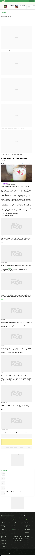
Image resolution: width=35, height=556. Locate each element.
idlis (29, 406)
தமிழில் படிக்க (3, 160)
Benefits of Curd (3, 540)
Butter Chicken (21, 538)
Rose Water (14, 522)
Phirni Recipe (3, 546)
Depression (3, 525)
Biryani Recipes (15, 538)
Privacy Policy (9, 553)
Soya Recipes (27, 526)
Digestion (2, 529)
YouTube (4, 448)
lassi (7, 323)
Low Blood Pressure (4, 526)
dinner (2, 208)
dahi (2, 299)
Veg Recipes (26, 519)
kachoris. (2, 210)
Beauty (13, 519)
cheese (2, 270)
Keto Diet (2, 523)
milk (30, 349)
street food (12, 200)
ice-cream (12, 238)
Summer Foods (3, 537)
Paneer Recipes (27, 523)
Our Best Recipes (4, 470)
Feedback (17, 553)
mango (20, 239)
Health (2, 519)
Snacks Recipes (27, 532)
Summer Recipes (3, 536)
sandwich (9, 268)
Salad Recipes (27, 522)
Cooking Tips (7, 515)
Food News (12, 515)
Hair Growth (14, 523)
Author (21, 553)
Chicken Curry (21, 536)
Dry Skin (14, 525)
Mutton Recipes (27, 536)
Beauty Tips (14, 529)
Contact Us (24, 553)
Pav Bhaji (21, 540)
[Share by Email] (29, 163)
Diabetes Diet (3, 522)
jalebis (2, 297)
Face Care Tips (3, 543)
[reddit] (7, 163)
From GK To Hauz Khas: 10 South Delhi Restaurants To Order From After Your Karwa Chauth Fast (19, 486)
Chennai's (3, 200)
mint (17, 378)
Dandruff (14, 526)
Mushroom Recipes (27, 525)
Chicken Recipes (15, 536)
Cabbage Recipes (27, 529)
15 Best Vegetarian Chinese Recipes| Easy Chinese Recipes (14, 491)
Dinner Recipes (26, 538)
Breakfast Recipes (15, 540)
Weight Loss (2, 515)
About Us (14, 553)
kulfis (12, 239)
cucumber (6, 378)
